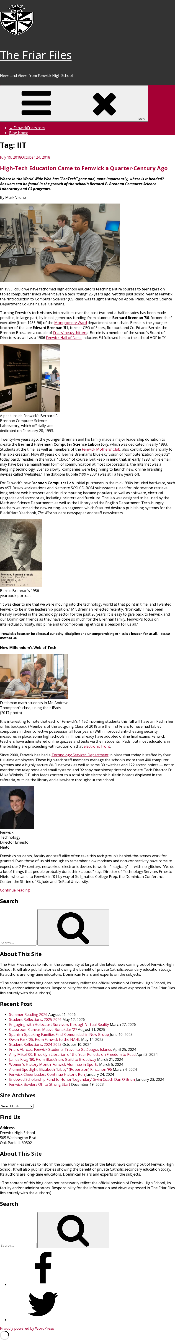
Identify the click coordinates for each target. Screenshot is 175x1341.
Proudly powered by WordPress (27, 1328)
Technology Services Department (79, 754)
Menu (143, 119)
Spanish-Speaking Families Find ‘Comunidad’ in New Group (59, 1034)
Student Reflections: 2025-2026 (35, 1019)
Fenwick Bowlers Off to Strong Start (39, 1084)
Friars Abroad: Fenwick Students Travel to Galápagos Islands (60, 1049)
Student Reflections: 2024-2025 (35, 1044)
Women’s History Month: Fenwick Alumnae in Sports (53, 1064)
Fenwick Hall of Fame (64, 337)
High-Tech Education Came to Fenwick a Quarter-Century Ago (84, 168)
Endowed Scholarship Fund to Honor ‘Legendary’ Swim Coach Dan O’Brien (72, 1079)
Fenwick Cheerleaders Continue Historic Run (47, 1074)
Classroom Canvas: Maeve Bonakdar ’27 (43, 1029)
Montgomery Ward (70, 322)
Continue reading (15, 890)
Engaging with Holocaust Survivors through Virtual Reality (59, 1024)
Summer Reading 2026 (28, 1014)
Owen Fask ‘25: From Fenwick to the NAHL (44, 1039)
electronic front (97, 746)
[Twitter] (43, 1319)
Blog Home (18, 132)
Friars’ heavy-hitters (70, 332)
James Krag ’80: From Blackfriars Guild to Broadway (52, 1059)
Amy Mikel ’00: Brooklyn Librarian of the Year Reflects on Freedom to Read (72, 1054)
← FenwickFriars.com (27, 127)
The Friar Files (36, 54)
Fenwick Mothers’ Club (101, 449)
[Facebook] (43, 1284)
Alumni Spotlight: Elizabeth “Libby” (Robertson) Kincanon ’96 (60, 1069)
